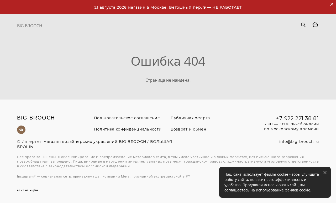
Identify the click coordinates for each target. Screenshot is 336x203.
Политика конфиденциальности (128, 129)
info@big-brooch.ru (299, 142)
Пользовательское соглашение (127, 118)
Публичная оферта (190, 118)
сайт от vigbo (27, 190)
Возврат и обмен (188, 129)
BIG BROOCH (29, 26)
